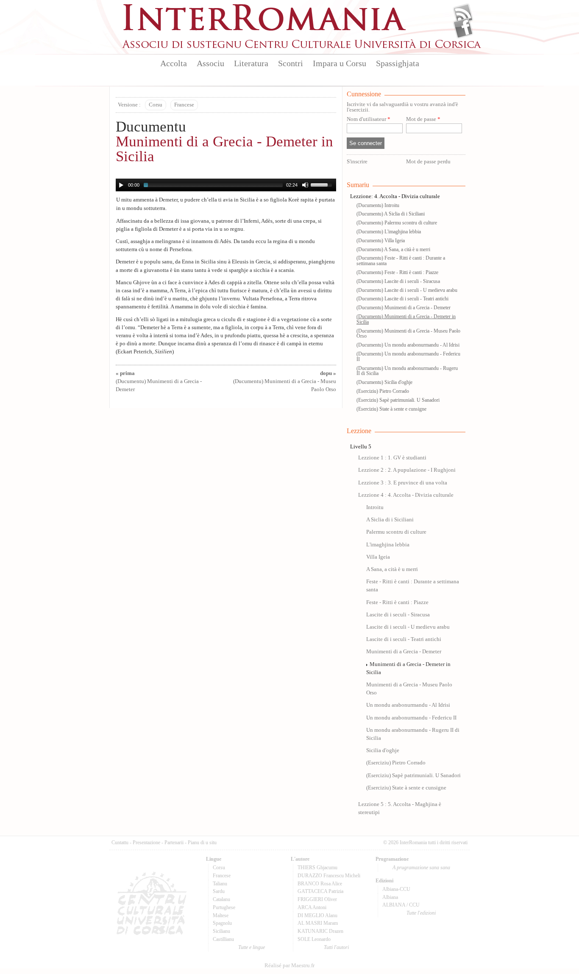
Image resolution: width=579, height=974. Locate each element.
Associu (210, 63)
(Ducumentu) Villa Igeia (380, 240)
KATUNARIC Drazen (320, 931)
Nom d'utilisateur (368, 119)
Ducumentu (151, 126)
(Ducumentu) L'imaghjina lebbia (388, 231)
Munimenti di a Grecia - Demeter (403, 652)
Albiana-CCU (396, 889)
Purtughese (224, 907)
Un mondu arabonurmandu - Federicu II (411, 718)
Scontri (290, 63)
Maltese (220, 915)
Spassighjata (397, 63)
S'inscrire (357, 162)
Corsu (155, 105)
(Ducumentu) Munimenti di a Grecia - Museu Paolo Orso (284, 381)
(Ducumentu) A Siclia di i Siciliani (390, 213)
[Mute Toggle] (305, 185)
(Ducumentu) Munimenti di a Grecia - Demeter (159, 381)
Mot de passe (423, 119)
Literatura (251, 63)
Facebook (463, 28)
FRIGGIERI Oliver (317, 899)
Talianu (220, 884)
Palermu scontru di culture (396, 532)
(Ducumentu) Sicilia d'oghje (384, 382)
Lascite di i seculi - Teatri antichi (403, 639)
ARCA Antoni (312, 907)
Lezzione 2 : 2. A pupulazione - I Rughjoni (407, 470)
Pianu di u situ (202, 842)
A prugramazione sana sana (421, 867)
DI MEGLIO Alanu (317, 915)
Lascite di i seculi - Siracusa (398, 615)
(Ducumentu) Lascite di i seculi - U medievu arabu (406, 290)
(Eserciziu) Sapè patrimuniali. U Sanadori (398, 400)
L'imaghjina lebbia (387, 545)
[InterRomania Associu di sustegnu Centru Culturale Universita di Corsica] (302, 47)
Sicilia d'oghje (382, 750)
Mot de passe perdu (428, 162)
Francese (184, 105)
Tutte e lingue (251, 947)
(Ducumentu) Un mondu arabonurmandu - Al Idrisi (407, 344)
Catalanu (221, 899)
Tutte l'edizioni (421, 913)
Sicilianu (221, 931)
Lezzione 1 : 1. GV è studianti (392, 458)
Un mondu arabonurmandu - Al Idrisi (408, 705)
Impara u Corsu (339, 63)
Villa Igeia (378, 557)
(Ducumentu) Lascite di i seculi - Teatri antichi (402, 298)
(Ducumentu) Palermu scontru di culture (396, 222)
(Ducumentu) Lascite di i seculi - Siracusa (398, 281)
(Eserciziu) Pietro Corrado (382, 391)
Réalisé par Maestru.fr (289, 965)
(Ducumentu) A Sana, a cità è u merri (393, 249)
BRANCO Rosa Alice (320, 884)
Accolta (173, 63)
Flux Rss (463, 14)
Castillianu (223, 939)
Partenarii (174, 842)
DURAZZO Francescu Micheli (329, 876)
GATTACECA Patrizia (320, 891)
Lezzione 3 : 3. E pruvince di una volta (402, 483)
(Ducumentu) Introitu (377, 205)
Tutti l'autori (336, 947)
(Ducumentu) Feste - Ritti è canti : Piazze (397, 272)
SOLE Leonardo (314, 939)
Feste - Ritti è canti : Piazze (397, 602)
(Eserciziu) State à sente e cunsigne (391, 408)
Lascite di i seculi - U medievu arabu (408, 627)
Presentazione (146, 842)
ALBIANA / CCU (401, 905)
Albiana (390, 897)
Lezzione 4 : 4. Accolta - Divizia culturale (406, 495)
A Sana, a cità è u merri (392, 569)
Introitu (375, 507)
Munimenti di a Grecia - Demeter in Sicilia (224, 149)
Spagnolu (222, 923)
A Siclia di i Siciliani (390, 520)
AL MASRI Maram (318, 923)
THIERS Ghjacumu (317, 867)
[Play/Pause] (121, 185)
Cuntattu (119, 842)
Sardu (219, 891)
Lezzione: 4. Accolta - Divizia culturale (395, 196)
